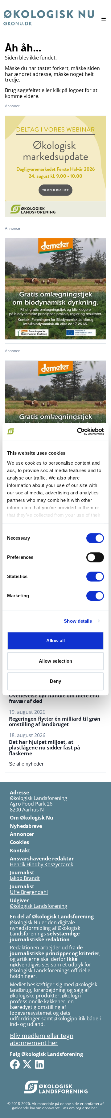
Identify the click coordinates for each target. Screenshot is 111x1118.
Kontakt (20, 850)
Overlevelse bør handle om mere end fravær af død (54, 698)
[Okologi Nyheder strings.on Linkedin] (39, 1064)
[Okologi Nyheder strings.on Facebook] (15, 1064)
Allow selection (55, 661)
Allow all (55, 640)
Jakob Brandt (25, 878)
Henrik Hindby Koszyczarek (41, 864)
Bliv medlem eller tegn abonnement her (41, 1039)
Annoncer (22, 834)
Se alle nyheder (26, 764)
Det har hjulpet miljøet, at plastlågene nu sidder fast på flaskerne (44, 747)
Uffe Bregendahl (29, 892)
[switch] (95, 557)
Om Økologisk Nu (31, 817)
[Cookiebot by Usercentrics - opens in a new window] (78, 431)
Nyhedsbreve (26, 826)
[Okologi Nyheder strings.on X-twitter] (27, 1064)
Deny (55, 681)
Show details (78, 621)
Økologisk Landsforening (38, 906)
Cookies (19, 842)
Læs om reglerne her (79, 1108)
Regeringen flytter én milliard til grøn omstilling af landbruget (55, 721)
